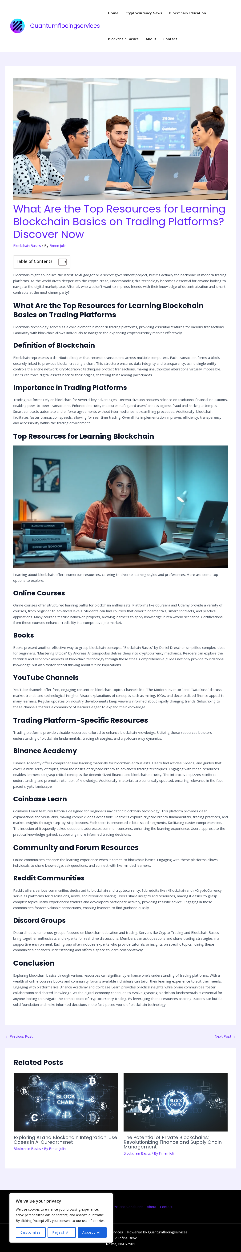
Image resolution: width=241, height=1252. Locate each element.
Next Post (225, 1036)
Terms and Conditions (125, 1206)
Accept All (92, 1232)
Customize (30, 1232)
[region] (61, 1218)
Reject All (61, 1232)
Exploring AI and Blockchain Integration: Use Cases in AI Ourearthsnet (65, 1139)
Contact (170, 38)
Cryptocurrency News (143, 13)
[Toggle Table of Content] (60, 262)
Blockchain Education (187, 13)
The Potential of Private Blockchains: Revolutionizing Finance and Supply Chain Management (173, 1142)
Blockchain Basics (123, 38)
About (151, 38)
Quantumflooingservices (65, 26)
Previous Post (19, 1036)
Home (113, 13)
